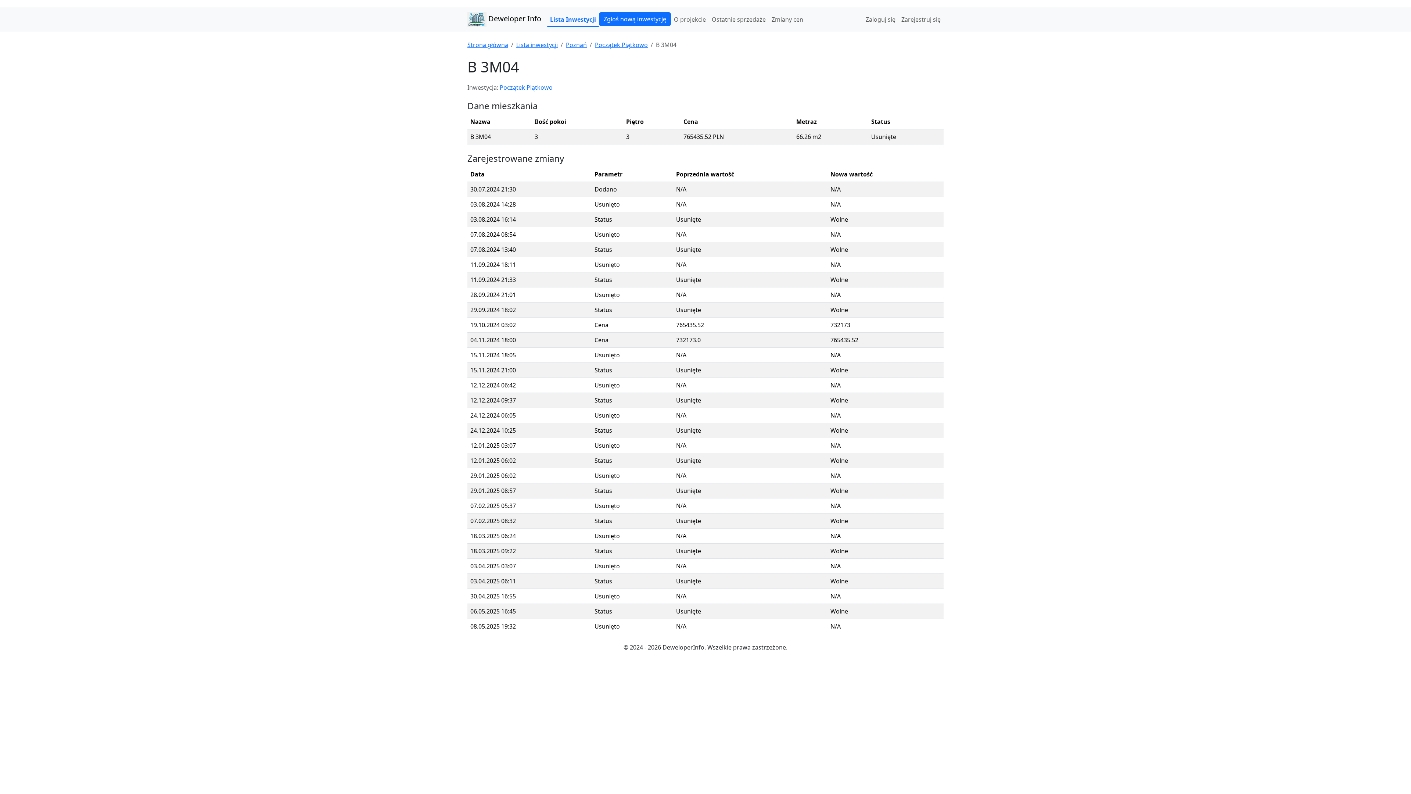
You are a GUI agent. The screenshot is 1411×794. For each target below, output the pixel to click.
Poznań (576, 45)
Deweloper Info (514, 19)
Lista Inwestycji (573, 19)
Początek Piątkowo (621, 45)
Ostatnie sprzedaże (739, 19)
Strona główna (487, 45)
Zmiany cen (787, 19)
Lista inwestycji (537, 45)
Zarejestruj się (921, 19)
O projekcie (690, 19)
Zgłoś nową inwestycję (635, 19)
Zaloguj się (880, 19)
